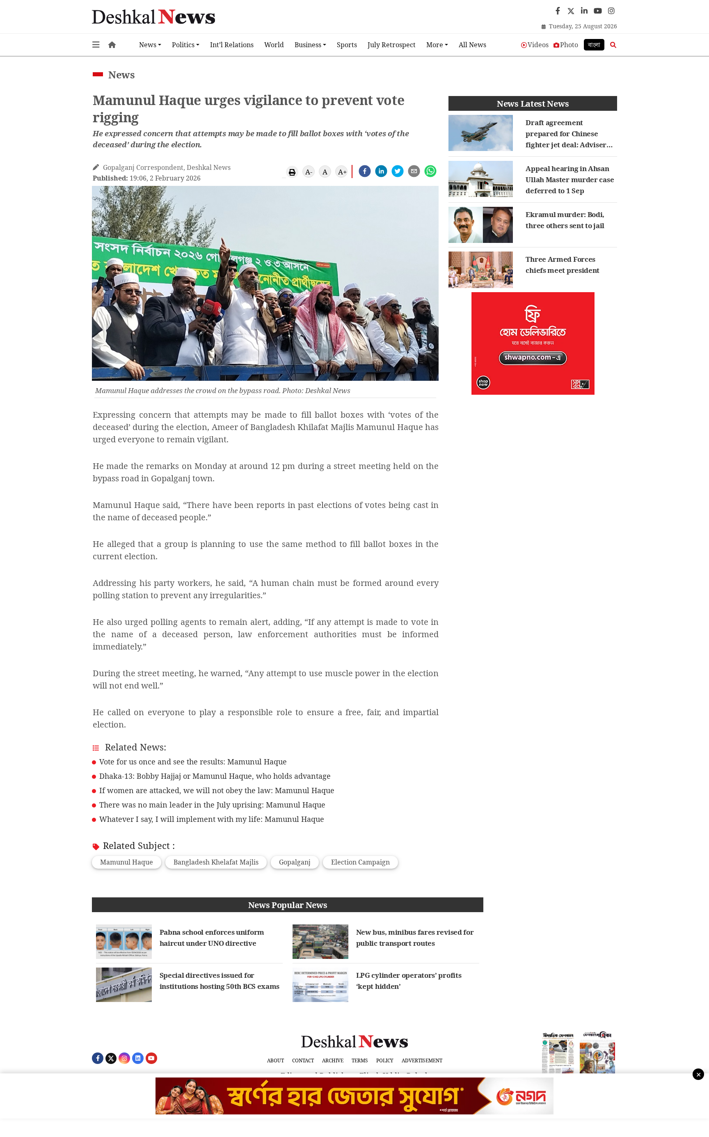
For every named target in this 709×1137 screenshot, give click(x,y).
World (274, 44)
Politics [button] (183, 44)
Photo (569, 44)
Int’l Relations (232, 44)
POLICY (384, 1060)
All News (472, 44)
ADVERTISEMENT (422, 1060)
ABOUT (275, 1060)
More (434, 44)
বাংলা (594, 45)
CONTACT (303, 1060)
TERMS (360, 1060)
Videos (538, 44)
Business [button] (308, 44)
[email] (414, 171)
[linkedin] (381, 171)
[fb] (556, 11)
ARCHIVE (332, 1060)
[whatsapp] (430, 171)
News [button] (147, 44)
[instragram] (610, 11)
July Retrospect (392, 44)
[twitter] (569, 9)
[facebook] (365, 171)
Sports (347, 44)
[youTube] (597, 11)
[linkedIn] (583, 11)
